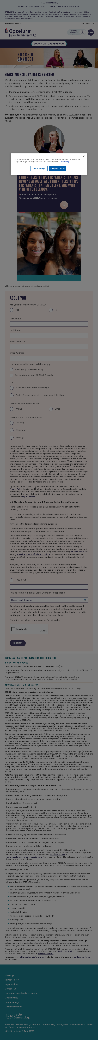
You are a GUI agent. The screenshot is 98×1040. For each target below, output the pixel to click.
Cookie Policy (64, 162)
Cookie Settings (39, 168)
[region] (49, 164)
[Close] (84, 156)
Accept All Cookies (57, 168)
